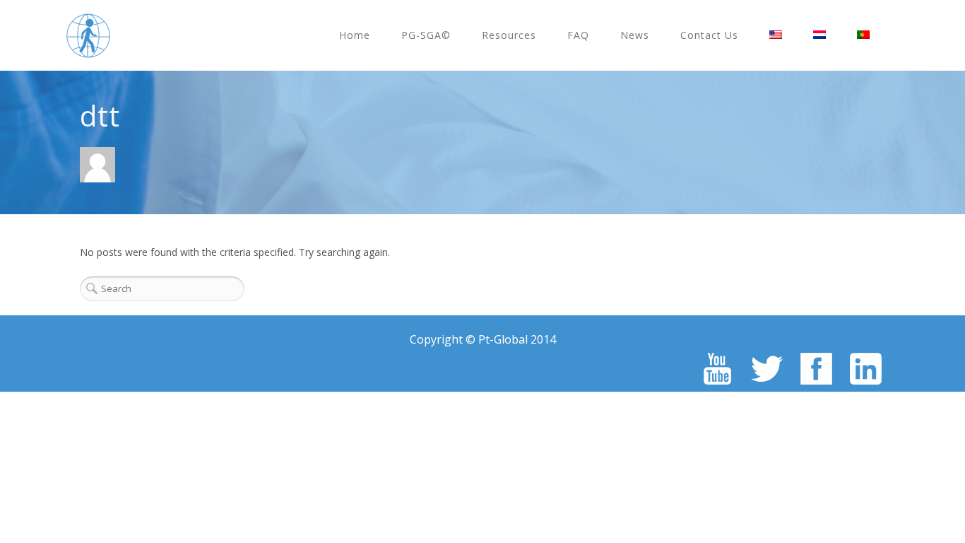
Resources (509, 35)
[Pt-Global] (88, 35)
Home (354, 35)
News (634, 35)
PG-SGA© (426, 35)
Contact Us (709, 35)
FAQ (578, 35)
